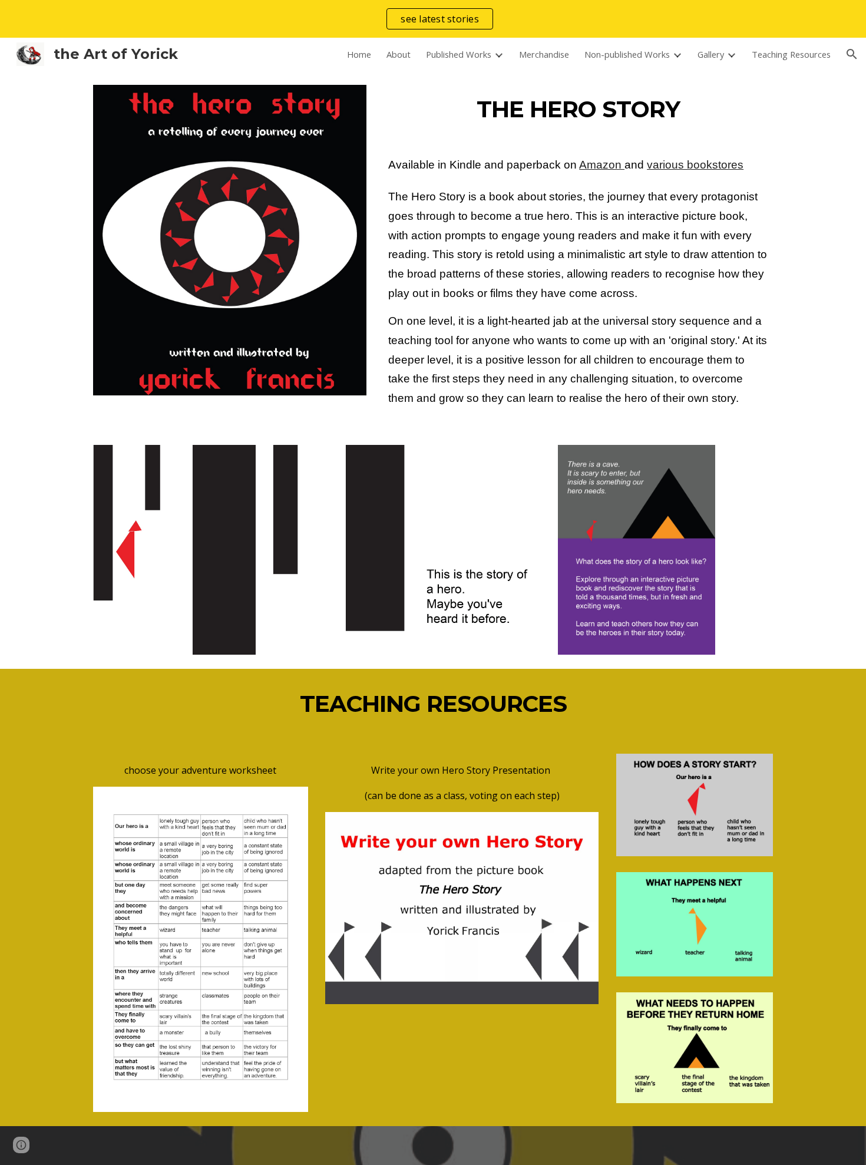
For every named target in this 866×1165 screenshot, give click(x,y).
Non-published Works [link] (627, 54)
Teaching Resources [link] (791, 54)
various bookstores (695, 165)
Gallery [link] (711, 54)
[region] (433, 19)
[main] (578, 109)
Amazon (601, 165)
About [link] (398, 54)
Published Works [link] (458, 54)
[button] (852, 54)
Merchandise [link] (544, 54)
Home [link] (359, 54)
